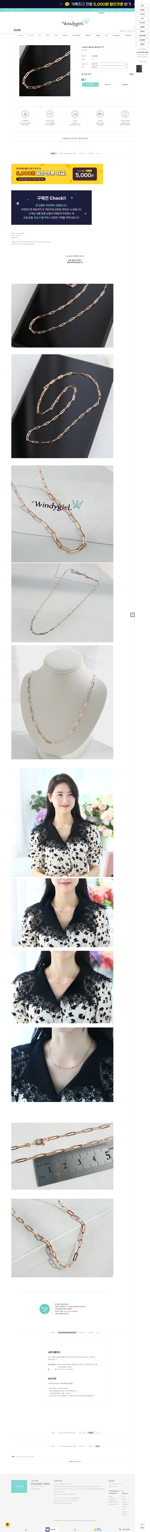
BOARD (129, 10)
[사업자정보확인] (76, 1498)
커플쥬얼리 (88, 35)
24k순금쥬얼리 (116, 35)
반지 (40, 35)
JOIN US (100, 10)
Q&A (142, 5)
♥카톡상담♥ (142, 35)
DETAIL (53, 153)
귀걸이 (56, 35)
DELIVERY (124, 1514)
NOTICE (142, 31)
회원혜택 (142, 27)
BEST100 (31, 35)
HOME (110, 1496)
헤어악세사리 (128, 35)
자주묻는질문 (125, 1504)
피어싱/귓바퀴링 (76, 35)
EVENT (124, 1509)
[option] (75, 4)
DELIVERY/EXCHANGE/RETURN (67, 153)
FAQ (142, 18)
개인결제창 (142, 40)
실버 (106, 35)
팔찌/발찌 (65, 35)
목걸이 (47, 35)
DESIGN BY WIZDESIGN (89, 1520)
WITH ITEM (82, 153)
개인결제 (124, 1512)
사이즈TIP (142, 14)
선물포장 (142, 44)
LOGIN (94, 10)
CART (106, 10)
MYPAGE (120, 10)
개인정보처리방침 (113, 1501)
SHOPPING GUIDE (113, 1504)
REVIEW (142, 10)
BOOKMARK (10, 10)
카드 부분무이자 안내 (131, 31)
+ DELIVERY (20, 10)
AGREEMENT (112, 1499)
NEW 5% (21, 35)
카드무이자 (142, 23)
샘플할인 (98, 35)
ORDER (113, 10)
